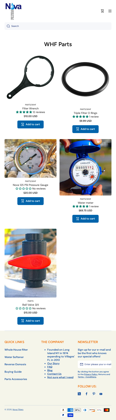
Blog (50, 370)
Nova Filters (18, 409)
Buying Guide (13, 371)
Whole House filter (16, 349)
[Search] (7, 26)
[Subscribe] (107, 364)
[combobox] (58, 26)
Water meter (85, 202)
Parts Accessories (16, 379)
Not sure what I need (60, 377)
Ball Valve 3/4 (30, 304)
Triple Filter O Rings (85, 113)
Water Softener (14, 357)
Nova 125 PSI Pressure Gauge (30, 185)
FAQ (49, 367)
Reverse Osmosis (15, 364)
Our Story (53, 363)
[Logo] (14, 11)
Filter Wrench (30, 108)
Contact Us (54, 373)
